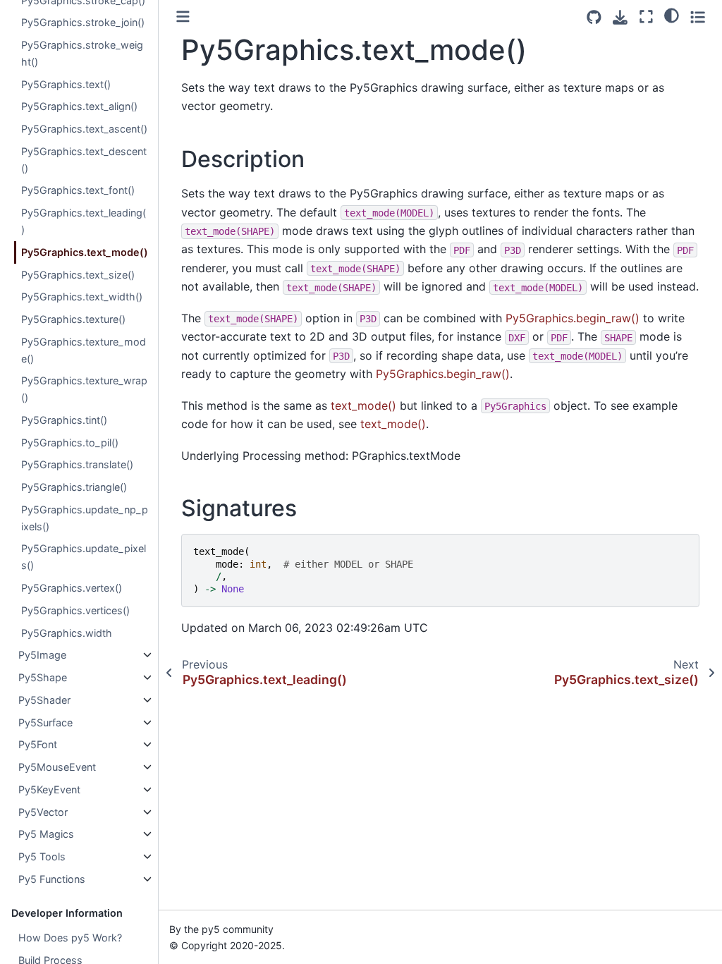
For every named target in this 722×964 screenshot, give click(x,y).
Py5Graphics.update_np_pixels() (84, 518)
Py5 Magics (46, 834)
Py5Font (37, 744)
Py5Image (42, 655)
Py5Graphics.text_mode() (84, 252)
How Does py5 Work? (70, 938)
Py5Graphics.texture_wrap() (84, 388)
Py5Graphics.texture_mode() (83, 350)
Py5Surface (45, 722)
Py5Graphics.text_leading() (83, 221)
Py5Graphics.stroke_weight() (82, 53)
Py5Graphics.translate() (77, 464)
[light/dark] (672, 15)
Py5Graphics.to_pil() (69, 443)
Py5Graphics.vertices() (75, 610)
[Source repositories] (594, 17)
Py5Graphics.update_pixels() (83, 556)
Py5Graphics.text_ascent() (84, 129)
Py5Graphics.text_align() (79, 106)
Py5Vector (43, 812)
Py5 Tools (42, 856)
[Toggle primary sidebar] (183, 16)
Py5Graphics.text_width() (81, 297)
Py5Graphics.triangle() (74, 487)
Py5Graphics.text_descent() (84, 159)
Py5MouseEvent (57, 767)
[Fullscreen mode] (646, 16)
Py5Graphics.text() (66, 84)
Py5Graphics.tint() (64, 420)
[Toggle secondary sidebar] (698, 16)
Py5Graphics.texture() (73, 319)
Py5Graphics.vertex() (71, 588)
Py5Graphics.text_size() (78, 275)
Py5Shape (42, 677)
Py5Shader (44, 700)
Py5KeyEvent (49, 789)
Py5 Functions (51, 879)
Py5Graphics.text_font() (78, 190)
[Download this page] (620, 17)
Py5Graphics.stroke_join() (83, 22)
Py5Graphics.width (66, 633)
